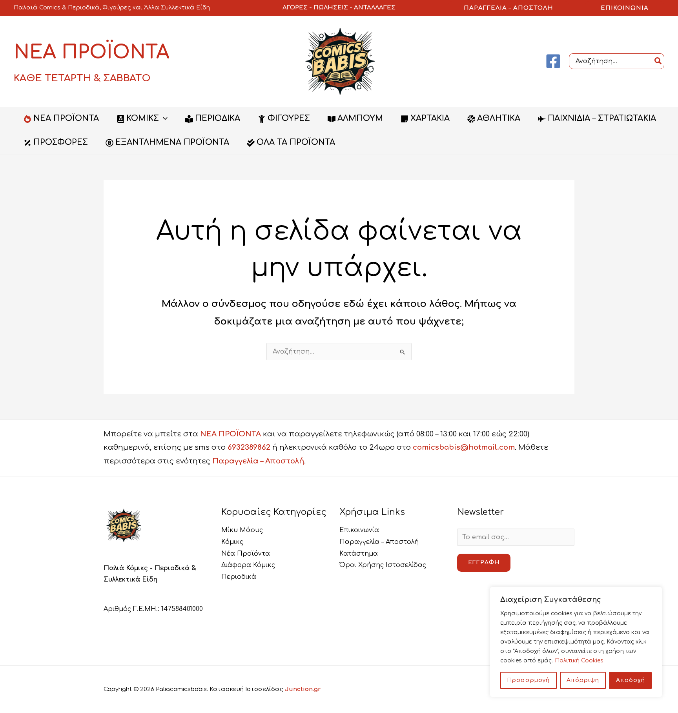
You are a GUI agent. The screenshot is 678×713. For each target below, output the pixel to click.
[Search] (658, 61)
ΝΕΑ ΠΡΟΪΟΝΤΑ (230, 434)
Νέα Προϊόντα (245, 553)
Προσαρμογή (528, 680)
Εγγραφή (483, 562)
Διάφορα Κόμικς (248, 565)
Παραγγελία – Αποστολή (258, 461)
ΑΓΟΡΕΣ (295, 7)
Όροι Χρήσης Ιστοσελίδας (382, 565)
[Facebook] (553, 61)
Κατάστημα (358, 553)
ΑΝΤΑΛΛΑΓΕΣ (375, 7)
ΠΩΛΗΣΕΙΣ (330, 7)
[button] (508, 8)
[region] (576, 642)
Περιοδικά (238, 576)
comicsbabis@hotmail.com (464, 447)
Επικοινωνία (359, 530)
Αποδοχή (630, 680)
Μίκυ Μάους (242, 530)
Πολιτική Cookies (579, 661)
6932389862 (249, 447)
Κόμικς (232, 541)
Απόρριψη (583, 680)
